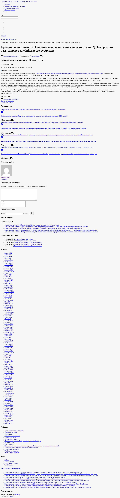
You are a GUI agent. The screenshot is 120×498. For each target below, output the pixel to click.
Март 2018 (7, 422)
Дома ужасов (8, 434)
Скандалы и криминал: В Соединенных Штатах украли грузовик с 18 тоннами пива (31, 225)
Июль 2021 (8, 356)
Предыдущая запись (7, 101)
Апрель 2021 (8, 361)
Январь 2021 (8, 366)
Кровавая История (10, 437)
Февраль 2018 (8, 423)
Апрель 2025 (8, 280)
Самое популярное (13, 469)
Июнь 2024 (8, 297)
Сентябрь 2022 (9, 332)
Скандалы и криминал (11, 449)
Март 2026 (7, 261)
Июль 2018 (8, 416)
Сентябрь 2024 (9, 292)
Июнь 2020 (8, 378)
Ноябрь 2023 (8, 309)
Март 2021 (7, 362)
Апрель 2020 (8, 381)
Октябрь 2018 (8, 411)
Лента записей (9, 461)
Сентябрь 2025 (9, 271)
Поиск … (26, 214)
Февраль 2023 (8, 324)
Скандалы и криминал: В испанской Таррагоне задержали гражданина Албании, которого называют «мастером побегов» (43, 479)
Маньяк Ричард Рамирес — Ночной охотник (27, 242)
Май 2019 (7, 400)
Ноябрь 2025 (8, 268)
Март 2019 (7, 403)
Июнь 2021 (8, 357)
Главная (7, 5)
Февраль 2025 (8, 283)
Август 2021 (8, 354)
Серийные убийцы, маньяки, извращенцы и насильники (19, 1)
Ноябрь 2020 (8, 369)
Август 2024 (8, 293)
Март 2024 (7, 302)
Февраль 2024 (8, 303)
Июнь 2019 (8, 398)
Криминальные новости (8, 39)
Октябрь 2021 (8, 351)
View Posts (4, 179)
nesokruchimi (35, 56)
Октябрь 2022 (8, 330)
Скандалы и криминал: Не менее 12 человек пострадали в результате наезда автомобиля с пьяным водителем (39, 485)
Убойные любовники (11, 451)
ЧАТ (5, 11)
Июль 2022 (8, 335)
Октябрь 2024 (8, 290)
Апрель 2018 (8, 420)
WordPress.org (8, 465)
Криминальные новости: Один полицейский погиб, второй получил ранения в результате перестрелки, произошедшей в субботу (46, 226)
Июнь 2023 (8, 317)
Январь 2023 (8, 325)
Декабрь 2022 (8, 327)
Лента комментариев (11, 463)
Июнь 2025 (8, 276)
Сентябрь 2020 (9, 373)
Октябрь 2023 (8, 310)
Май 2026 (7, 258)
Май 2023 (7, 319)
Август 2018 (8, 415)
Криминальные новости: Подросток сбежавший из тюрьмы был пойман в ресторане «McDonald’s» (34, 116)
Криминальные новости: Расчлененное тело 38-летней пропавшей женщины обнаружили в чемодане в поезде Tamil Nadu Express (46, 484)
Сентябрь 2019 (9, 393)
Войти (6, 460)
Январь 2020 (8, 386)
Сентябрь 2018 (9, 413)
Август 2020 (8, 374)
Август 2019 (8, 395)
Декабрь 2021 (8, 347)
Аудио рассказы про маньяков (14, 431)
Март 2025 (7, 282)
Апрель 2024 (8, 300)
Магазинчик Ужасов (11, 439)
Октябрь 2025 (8, 270)
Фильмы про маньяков (11, 8)
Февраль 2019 (8, 405)
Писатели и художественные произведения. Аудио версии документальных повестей (31, 446)
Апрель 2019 (8, 401)
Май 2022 (7, 339)
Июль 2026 (8, 255)
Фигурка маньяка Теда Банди (23, 239)
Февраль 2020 (8, 384)
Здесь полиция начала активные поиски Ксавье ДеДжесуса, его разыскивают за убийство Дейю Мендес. (69, 73)
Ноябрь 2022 (8, 329)
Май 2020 (7, 379)
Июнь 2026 (8, 256)
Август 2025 (8, 273)
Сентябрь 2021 (9, 352)
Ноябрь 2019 (8, 389)
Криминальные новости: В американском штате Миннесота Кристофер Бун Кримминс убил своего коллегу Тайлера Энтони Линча (46, 480)
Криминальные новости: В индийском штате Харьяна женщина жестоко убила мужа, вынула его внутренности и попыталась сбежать (47, 487)
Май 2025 (7, 278)
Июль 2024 (8, 295)
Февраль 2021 (8, 364)
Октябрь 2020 (8, 371)
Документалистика (10, 432)
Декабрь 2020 (8, 368)
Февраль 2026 (8, 263)
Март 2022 (7, 342)
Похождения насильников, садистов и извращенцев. (21, 447)
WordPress (16, 494)
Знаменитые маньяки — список (14, 6)
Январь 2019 (8, 406)
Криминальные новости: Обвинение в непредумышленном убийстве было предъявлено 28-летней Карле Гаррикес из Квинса (43, 128)
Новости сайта (9, 444)
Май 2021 (7, 359)
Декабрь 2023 (8, 307)
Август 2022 (8, 334)
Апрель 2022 (8, 341)
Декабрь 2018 (8, 408)
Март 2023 (7, 322)
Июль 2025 (8, 275)
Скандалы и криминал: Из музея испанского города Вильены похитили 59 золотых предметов (34, 477)
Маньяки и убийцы (10, 442)
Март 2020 (7, 383)
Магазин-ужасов (9, 10)
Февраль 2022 (8, 344)
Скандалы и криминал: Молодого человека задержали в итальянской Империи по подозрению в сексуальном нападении (43, 228)
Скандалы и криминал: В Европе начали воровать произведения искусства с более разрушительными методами (40, 482)
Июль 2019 (8, 396)
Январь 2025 (8, 285)
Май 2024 (7, 298)
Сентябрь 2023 (9, 312)
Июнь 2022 (8, 337)
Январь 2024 (8, 305)
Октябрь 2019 (8, 391)
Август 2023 (8, 314)
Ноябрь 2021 (8, 349)
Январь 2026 (8, 265)
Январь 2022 (8, 346)
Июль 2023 (8, 315)
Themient (11, 496)
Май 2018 (7, 418)
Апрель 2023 (8, 320)
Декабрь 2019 (8, 388)
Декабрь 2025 (8, 266)
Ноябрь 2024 (8, 288)
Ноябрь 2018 (8, 410)
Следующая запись (7, 102)
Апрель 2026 (8, 260)
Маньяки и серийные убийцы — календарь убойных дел (22, 441)
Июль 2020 (8, 376)
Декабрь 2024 (8, 287)
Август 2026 (8, 253)
